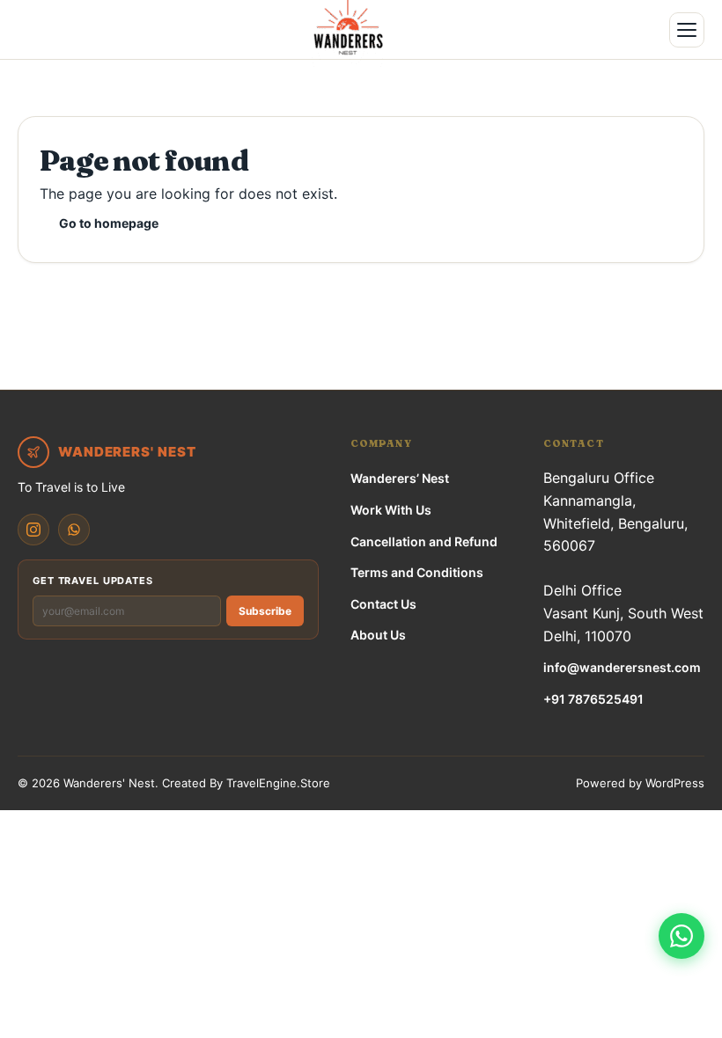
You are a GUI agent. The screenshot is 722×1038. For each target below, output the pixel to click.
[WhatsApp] (74, 529)
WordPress (674, 783)
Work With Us (390, 509)
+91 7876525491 (593, 698)
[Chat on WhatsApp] (681, 936)
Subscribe (265, 611)
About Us (378, 634)
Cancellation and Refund (423, 541)
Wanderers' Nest (109, 783)
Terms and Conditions (416, 572)
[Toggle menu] (686, 30)
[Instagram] (33, 529)
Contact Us (383, 603)
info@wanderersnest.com (622, 667)
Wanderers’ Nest (399, 478)
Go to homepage (108, 223)
